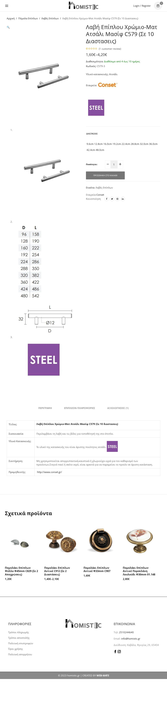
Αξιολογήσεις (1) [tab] (118, 408)
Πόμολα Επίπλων (28, 18)
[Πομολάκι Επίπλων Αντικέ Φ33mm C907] (101, 541)
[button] (8, 27)
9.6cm (90, 143)
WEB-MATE (103, 675)
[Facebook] (106, 199)
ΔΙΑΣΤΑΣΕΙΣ (92, 133)
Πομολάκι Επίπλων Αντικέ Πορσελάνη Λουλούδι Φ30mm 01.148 (139, 571)
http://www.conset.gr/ (49, 472)
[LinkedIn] (123, 199)
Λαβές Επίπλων (50, 18)
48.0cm (99, 149)
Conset (100, 194)
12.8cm (98, 143)
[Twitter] (112, 199)
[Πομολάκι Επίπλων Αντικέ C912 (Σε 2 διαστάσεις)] (61, 541)
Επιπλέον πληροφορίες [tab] (79, 408)
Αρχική (11, 18)
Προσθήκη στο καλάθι (105, 175)
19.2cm (116, 143)
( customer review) (110, 49)
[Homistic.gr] (83, 6)
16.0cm (107, 143)
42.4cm (90, 149)
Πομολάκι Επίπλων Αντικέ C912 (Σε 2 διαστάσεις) (57, 571)
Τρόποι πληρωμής (18, 632)
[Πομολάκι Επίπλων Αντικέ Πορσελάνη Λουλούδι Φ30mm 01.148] (140, 541)
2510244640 (126, 632)
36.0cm (153, 143)
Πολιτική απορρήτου (20, 654)
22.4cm (125, 143)
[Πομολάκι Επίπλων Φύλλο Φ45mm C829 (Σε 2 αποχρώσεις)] (22, 541)
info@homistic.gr (130, 638)
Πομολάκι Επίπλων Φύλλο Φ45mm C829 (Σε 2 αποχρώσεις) (21, 571)
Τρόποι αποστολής (19, 637)
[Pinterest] (117, 199)
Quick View (36, 525)
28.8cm (134, 143)
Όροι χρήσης (15, 648)
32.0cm (143, 143)
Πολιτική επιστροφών (20, 643)
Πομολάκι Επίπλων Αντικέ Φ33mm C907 (97, 569)
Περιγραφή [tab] (45, 408)
